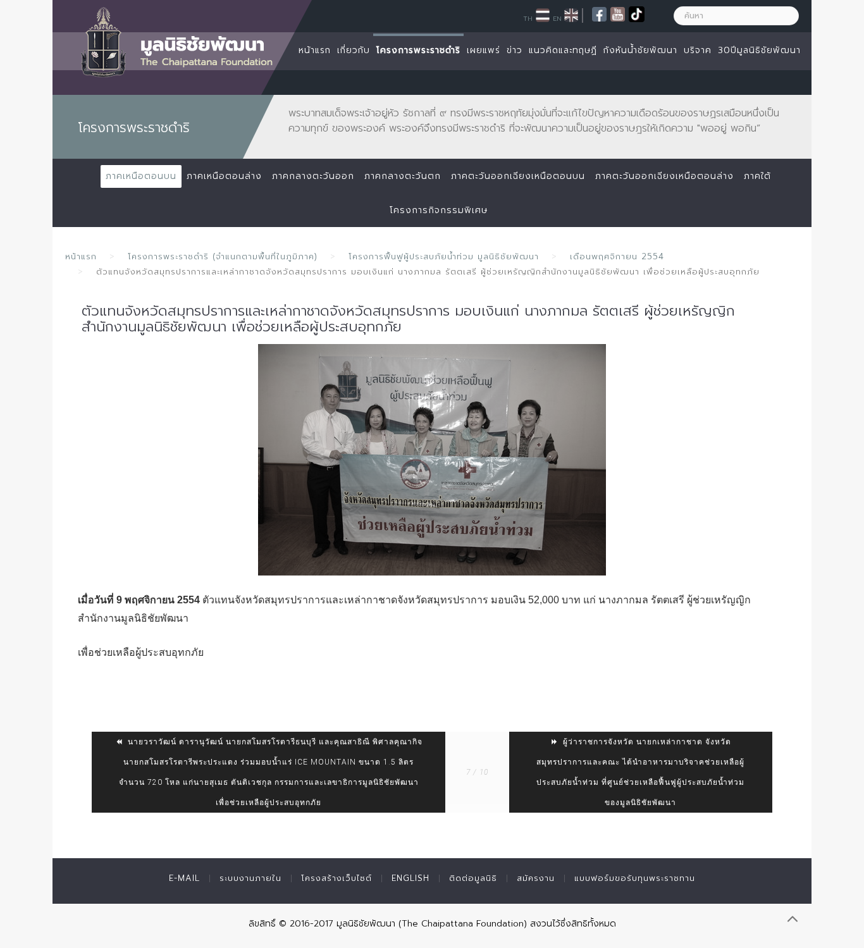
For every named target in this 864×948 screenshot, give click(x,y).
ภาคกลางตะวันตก (402, 176)
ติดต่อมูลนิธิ (473, 878)
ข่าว (514, 50)
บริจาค (698, 50)
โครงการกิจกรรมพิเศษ (439, 210)
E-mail (184, 878)
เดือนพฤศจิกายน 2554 (617, 256)
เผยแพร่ (483, 50)
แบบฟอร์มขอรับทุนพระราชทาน (634, 878)
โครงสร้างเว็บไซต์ (336, 878)
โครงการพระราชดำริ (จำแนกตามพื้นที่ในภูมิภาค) (223, 256)
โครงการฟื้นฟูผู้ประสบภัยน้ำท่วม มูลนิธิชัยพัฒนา (444, 256)
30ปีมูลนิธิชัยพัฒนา (759, 50)
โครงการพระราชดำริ (418, 50)
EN (557, 18)
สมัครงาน (536, 878)
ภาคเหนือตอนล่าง (224, 176)
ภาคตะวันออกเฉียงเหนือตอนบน (518, 176)
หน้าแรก (315, 50)
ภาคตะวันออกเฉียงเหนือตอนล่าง (664, 176)
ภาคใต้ (757, 176)
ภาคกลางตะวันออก (313, 176)
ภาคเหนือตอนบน (141, 176)
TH (528, 18)
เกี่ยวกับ (353, 50)
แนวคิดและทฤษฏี (563, 50)
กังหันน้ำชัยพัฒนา (640, 50)
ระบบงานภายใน (250, 878)
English (410, 878)
